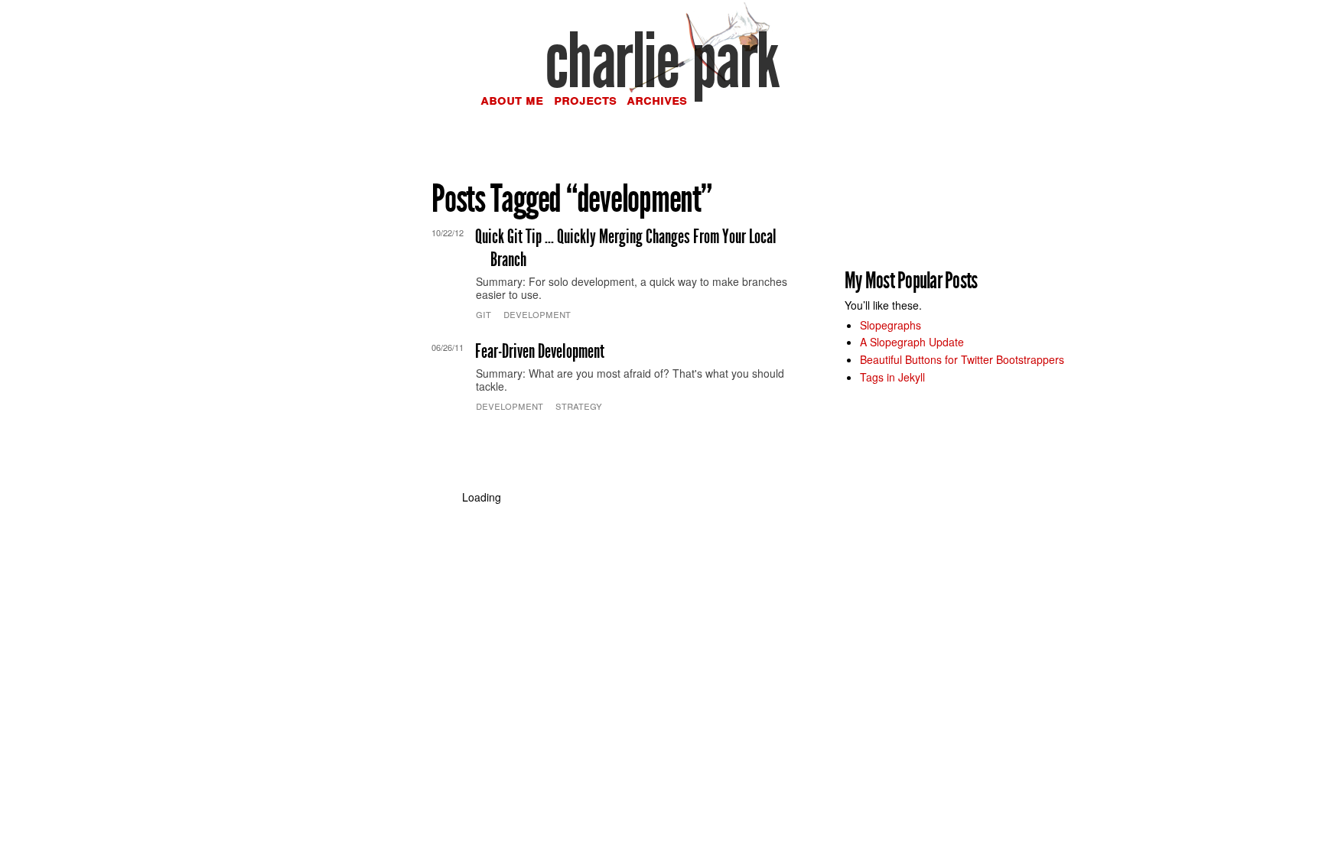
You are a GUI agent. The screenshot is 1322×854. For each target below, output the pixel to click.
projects (585, 99)
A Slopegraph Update (912, 341)
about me (511, 99)
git (483, 313)
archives (657, 99)
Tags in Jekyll (892, 377)
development (537, 313)
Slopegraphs (890, 325)
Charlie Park (661, 61)
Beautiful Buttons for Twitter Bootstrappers (962, 359)
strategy (578, 405)
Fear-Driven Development (539, 351)
